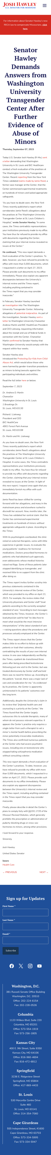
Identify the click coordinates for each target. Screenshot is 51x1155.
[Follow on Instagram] (30, 966)
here (24, 380)
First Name (9, 906)
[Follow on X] (21, 966)
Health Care (8, 864)
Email (6, 933)
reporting (22, 177)
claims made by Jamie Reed (32, 180)
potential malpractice (26, 313)
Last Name (9, 920)
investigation (11, 305)
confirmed (14, 340)
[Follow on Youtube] (39, 966)
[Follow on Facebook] (12, 966)
